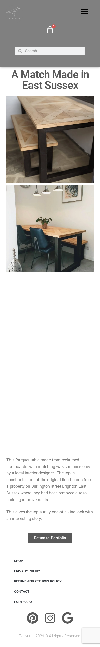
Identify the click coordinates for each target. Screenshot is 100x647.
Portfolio (23, 602)
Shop (18, 561)
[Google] (67, 618)
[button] (85, 11)
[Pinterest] (32, 618)
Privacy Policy (27, 571)
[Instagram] (50, 618)
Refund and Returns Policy (38, 581)
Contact (21, 591)
